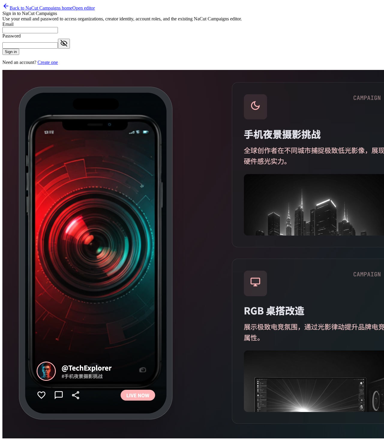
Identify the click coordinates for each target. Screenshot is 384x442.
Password (11, 35)
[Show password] (64, 44)
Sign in (11, 52)
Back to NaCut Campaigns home (41, 8)
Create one (48, 62)
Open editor (83, 8)
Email (8, 24)
